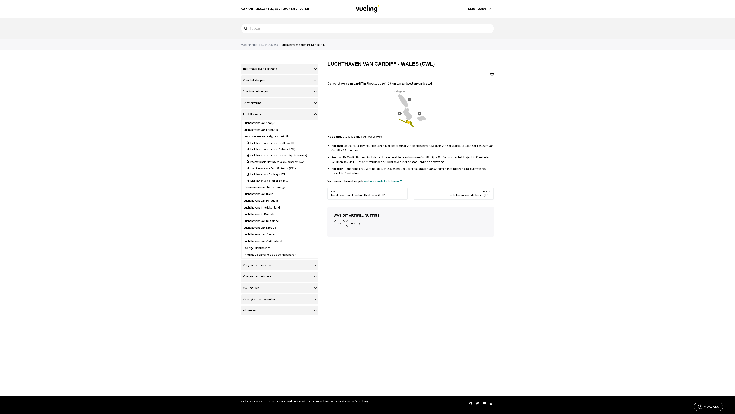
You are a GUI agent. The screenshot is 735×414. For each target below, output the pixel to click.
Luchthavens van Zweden (260, 234)
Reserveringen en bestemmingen (265, 187)
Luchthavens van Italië (258, 194)
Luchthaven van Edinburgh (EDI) (268, 174)
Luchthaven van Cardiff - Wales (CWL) (273, 168)
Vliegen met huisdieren (258, 276)
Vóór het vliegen (254, 80)
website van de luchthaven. (381, 181)
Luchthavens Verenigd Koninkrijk (303, 45)
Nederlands (477, 9)
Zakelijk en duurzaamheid (259, 299)
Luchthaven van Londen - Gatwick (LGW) (272, 149)
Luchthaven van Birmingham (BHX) (269, 181)
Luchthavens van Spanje (259, 123)
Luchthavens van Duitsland (261, 221)
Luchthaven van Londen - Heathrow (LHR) (273, 143)
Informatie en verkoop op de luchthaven (270, 255)
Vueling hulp (249, 45)
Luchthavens (269, 45)
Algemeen (249, 310)
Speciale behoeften (255, 91)
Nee (353, 223)
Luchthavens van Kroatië (260, 228)
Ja (339, 223)
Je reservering (252, 103)
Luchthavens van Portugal (261, 201)
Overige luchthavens (257, 248)
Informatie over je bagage (260, 69)
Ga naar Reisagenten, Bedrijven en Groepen (275, 9)
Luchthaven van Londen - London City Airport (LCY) (278, 156)
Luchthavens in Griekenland (262, 207)
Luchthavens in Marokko (259, 214)
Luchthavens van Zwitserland (263, 241)
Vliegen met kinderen (257, 265)
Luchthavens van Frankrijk (261, 130)
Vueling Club (251, 288)
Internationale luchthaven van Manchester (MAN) (277, 162)
